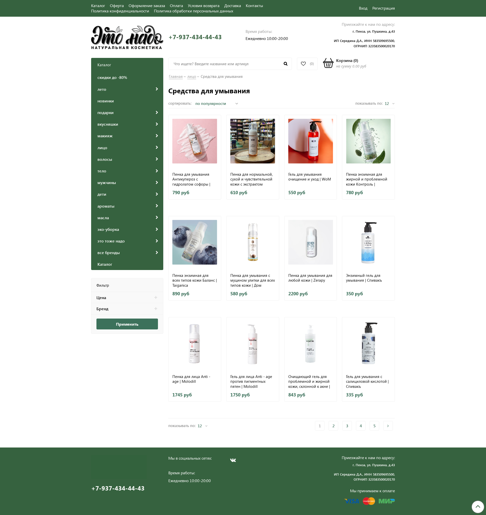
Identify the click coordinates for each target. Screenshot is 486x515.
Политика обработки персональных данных (193, 10)
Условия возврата (203, 5)
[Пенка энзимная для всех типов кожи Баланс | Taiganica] (194, 242)
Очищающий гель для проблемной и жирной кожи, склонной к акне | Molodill (309, 381)
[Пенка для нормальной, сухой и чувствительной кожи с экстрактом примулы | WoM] (252, 141)
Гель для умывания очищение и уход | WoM (309, 177)
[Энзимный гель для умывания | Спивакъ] (368, 242)
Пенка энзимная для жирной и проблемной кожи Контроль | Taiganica (366, 179)
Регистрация (383, 8)
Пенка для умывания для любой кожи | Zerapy (310, 278)
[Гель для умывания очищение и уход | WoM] (310, 141)
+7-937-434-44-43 (195, 37)
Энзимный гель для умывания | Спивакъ (364, 278)
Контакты (254, 5)
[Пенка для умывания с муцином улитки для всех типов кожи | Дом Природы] (252, 242)
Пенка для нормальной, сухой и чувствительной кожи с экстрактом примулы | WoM (251, 179)
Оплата (176, 5)
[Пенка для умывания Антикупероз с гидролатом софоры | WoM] (194, 141)
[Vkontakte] (233, 460)
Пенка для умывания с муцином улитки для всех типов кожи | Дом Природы (252, 280)
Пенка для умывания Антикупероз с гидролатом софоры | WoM (191, 179)
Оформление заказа (147, 5)
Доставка (232, 5)
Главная (176, 76)
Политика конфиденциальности (120, 10)
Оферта (117, 5)
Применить (127, 324)
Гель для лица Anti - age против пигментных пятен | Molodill (251, 381)
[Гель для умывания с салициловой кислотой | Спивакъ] (368, 343)
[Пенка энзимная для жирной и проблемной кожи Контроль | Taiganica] (368, 141)
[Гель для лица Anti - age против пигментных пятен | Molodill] (252, 343)
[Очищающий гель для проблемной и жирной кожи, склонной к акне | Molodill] (310, 343)
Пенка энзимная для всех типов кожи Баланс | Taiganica (194, 280)
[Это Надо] (127, 36)
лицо (191, 76)
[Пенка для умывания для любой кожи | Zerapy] (310, 242)
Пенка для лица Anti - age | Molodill (191, 379)
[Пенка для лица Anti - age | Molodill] (194, 343)
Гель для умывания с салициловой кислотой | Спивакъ (367, 381)
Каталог (98, 5)
